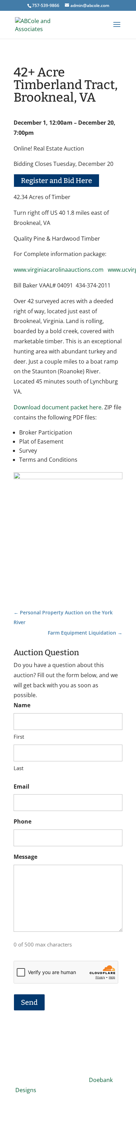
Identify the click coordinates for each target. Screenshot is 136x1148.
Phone (22, 821)
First (19, 736)
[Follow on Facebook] (68, 1111)
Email (21, 786)
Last (18, 768)
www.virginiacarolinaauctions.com (59, 269)
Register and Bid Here (56, 180)
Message (25, 857)
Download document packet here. (58, 407)
